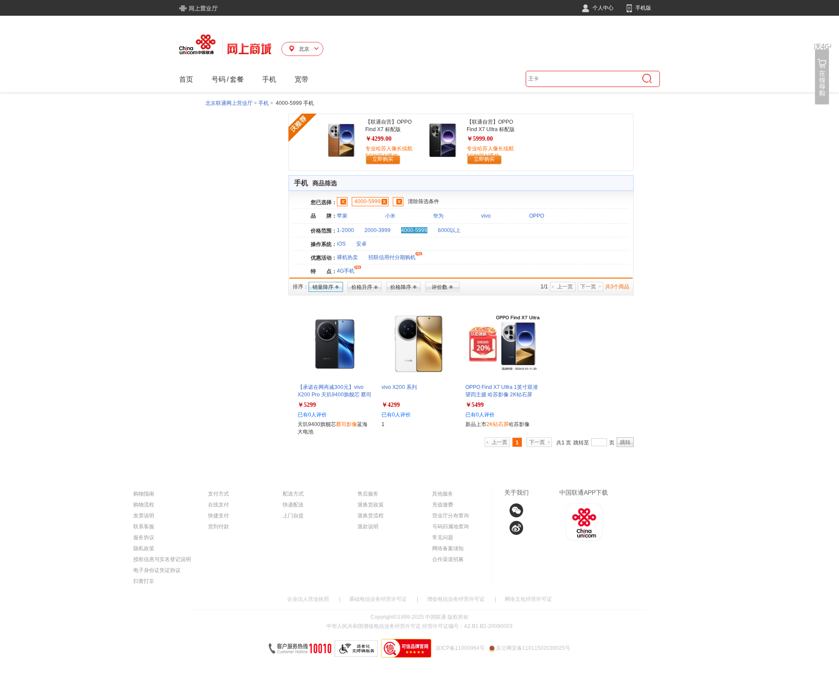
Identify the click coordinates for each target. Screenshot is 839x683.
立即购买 (382, 159)
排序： (301, 287)
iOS (341, 244)
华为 (438, 216)
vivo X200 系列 (399, 387)
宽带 (302, 79)
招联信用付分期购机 (392, 257)
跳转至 (581, 443)
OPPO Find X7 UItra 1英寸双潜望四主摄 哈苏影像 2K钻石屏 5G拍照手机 (501, 394)
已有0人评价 (312, 415)
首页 (186, 79)
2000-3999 (377, 230)
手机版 (642, 8)
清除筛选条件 (423, 201)
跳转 (625, 442)
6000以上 (449, 230)
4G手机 (345, 271)
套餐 (237, 79)
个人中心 (602, 8)
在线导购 (823, 74)
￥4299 (390, 405)
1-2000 (345, 230)
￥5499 (474, 405)
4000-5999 (367, 201)
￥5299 (307, 405)
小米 (390, 216)
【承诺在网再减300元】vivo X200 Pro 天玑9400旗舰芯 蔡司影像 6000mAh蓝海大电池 (334, 394)
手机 (269, 79)
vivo (486, 216)
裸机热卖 (347, 257)
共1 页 (563, 443)
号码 (218, 79)
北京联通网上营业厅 (229, 103)
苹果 (342, 216)
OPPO (536, 216)
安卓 (361, 244)
